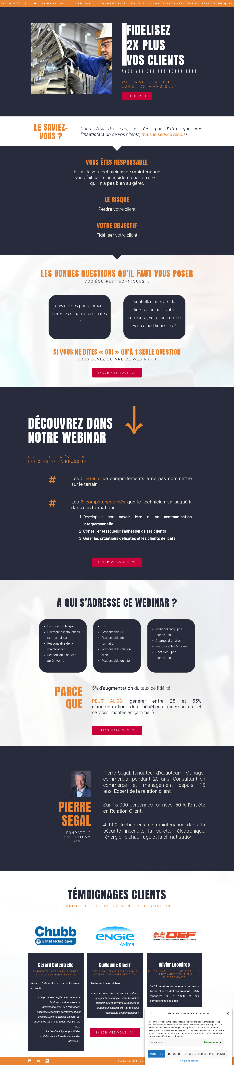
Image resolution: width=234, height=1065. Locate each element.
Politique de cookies (188, 1061)
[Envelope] (38, 1061)
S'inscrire (137, 96)
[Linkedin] (29, 1061)
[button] (227, 1013)
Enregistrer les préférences (206, 1053)
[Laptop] (47, 1061)
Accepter (156, 1053)
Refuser (174, 1053)
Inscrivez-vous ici (117, 372)
